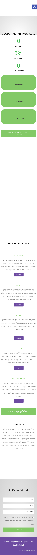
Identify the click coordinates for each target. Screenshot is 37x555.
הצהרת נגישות (30, 550)
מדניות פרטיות (21, 550)
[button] (18, 133)
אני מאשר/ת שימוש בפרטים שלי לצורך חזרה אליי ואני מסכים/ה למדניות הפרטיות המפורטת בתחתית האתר (19, 521)
